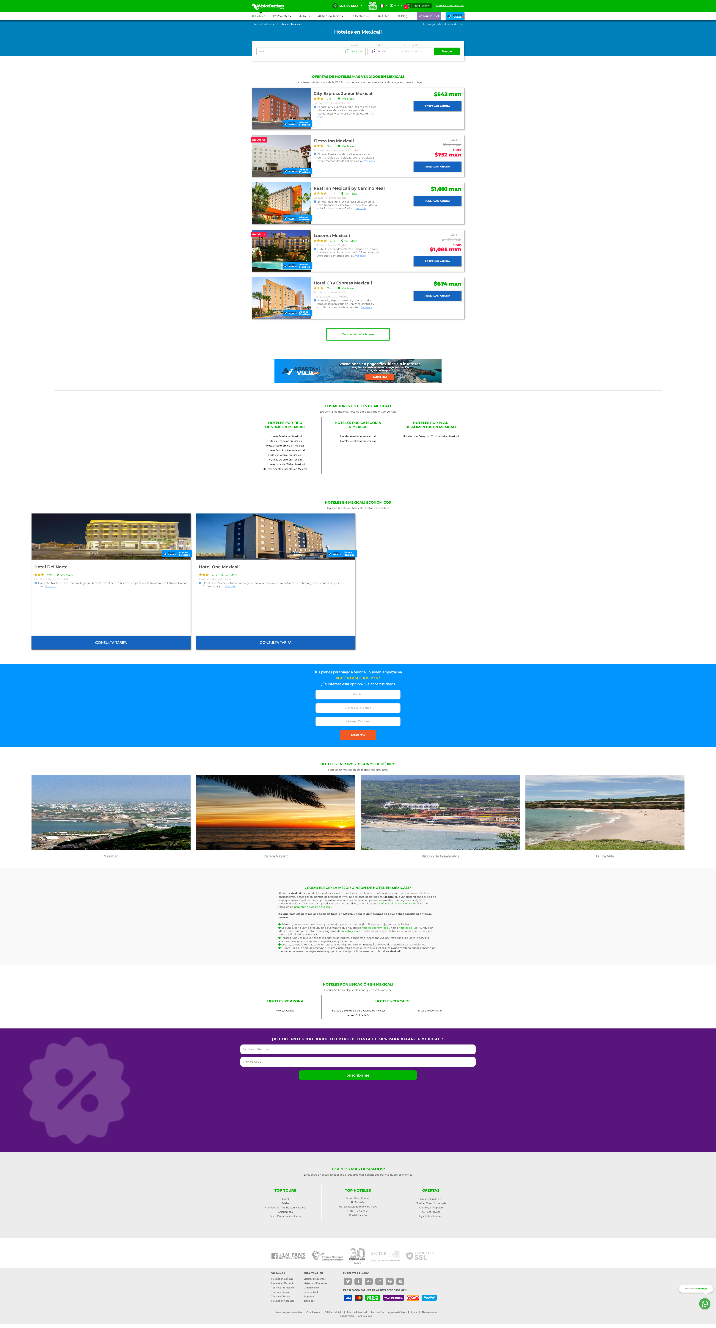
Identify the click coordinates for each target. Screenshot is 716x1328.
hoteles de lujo (408, 927)
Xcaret (285, 1199)
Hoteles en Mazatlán (282, 1283)
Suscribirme (358, 1075)
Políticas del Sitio (333, 1312)
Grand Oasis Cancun (358, 1198)
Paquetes (309, 1296)
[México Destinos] (270, 5)
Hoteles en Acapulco (283, 1300)
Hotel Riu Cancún (357, 1211)
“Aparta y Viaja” (351, 931)
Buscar (447, 51)
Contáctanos (313, 1312)
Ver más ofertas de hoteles (358, 334)
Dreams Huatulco (430, 1199)
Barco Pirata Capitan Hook (285, 1216)
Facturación (377, 1312)
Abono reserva (429, 1312)
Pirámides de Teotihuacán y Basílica (285, 1207)
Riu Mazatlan (358, 1202)
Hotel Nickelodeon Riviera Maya (358, 1206)
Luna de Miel (311, 1292)
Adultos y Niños (413, 45)
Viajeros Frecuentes (315, 1278)
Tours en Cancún (280, 1292)
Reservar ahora (437, 106)
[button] (334, 16)
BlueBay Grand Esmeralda (431, 1203)
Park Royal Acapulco (431, 1207)
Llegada (353, 45)
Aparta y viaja (347, 1316)
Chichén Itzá (285, 1211)
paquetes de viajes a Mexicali (312, 907)
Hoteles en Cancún (282, 1278)
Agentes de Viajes (397, 1312)
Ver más (369, 161)
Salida (379, 45)
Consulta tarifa (111, 642)
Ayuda (414, 1312)
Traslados (309, 1300)
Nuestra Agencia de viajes (288, 1312)
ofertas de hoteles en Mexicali (400, 903)
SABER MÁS (358, 734)
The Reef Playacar (430, 1211)
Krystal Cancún (358, 1215)
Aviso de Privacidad (357, 1312)
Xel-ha (285, 1203)
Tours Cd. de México (282, 1287)
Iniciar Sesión (421, 5)
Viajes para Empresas (315, 1283)
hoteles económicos (375, 927)
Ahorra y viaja (365, 1316)
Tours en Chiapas (281, 1296)
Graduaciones (311, 1287)
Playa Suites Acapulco (431, 1216)
